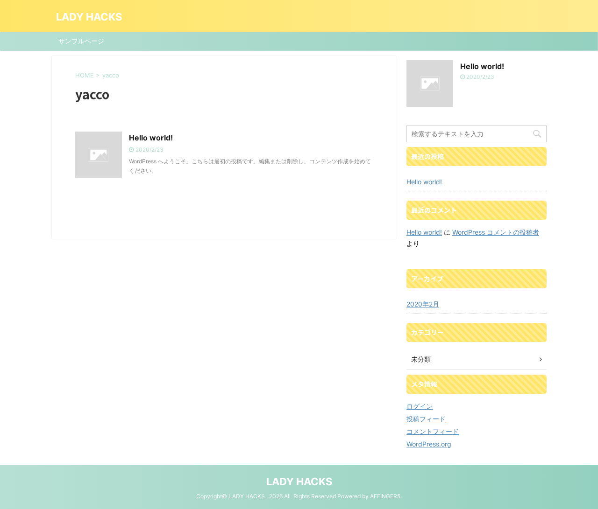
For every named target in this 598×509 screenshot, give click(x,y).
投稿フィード (426, 419)
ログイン (419, 406)
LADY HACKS (89, 17)
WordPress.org (428, 444)
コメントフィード (432, 431)
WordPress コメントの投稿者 (495, 232)
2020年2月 (422, 304)
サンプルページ (81, 41)
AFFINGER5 (385, 496)
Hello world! (151, 137)
